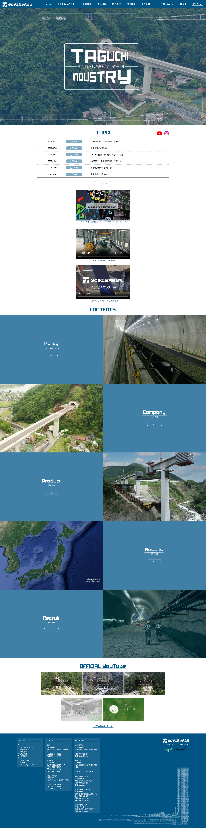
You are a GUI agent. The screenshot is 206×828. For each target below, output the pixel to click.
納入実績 (116, 4)
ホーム (48, 4)
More (52, 355)
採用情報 (131, 4)
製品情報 (102, 4)
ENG (195, 4)
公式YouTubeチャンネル (103, 726)
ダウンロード (148, 4)
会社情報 (87, 4)
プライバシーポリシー (28, 765)
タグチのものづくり (67, 4)
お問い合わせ (167, 4)
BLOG (183, 4)
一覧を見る (103, 182)
